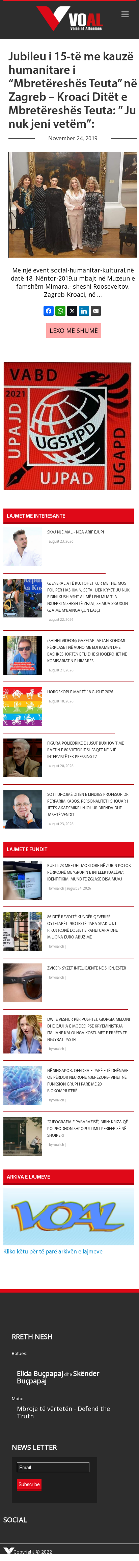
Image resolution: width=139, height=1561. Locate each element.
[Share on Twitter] (72, 311)
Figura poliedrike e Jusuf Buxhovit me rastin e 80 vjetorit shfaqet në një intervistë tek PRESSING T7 (85, 750)
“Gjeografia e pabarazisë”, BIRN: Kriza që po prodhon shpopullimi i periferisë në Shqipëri (87, 1129)
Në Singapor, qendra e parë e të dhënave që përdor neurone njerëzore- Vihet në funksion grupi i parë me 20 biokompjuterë (87, 1081)
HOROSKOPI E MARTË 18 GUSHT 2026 (80, 692)
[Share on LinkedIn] (84, 311)
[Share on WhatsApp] (60, 311)
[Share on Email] (96, 311)
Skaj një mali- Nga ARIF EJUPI (75, 532)
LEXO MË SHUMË (74, 330)
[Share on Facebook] (49, 311)
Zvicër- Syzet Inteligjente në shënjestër (86, 968)
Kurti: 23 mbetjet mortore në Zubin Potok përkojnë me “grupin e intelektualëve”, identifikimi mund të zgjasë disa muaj (89, 872)
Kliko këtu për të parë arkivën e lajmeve (53, 1252)
